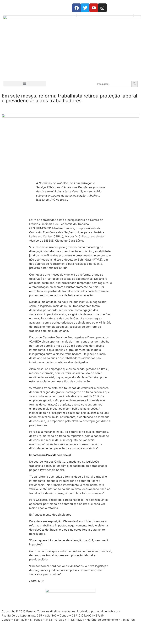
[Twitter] (85, 7)
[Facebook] (76, 7)
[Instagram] (102, 7)
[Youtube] (93, 7)
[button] (76, 15)
